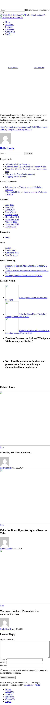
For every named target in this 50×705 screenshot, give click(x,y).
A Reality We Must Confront (17, 164)
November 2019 (12, 219)
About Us (9, 692)
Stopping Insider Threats (15, 176)
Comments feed (12, 253)
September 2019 (12, 224)
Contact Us (10, 699)
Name (3, 659)
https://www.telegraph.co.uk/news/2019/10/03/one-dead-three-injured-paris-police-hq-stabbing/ (24, 128)
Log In (8, 701)
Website (3, 665)
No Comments (39, 68)
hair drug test (10, 187)
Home (8, 689)
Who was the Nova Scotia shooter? (20, 174)
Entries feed (10, 250)
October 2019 (11, 222)
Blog (25, 45)
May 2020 (9, 207)
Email (3, 662)
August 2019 (10, 227)
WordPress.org (11, 255)
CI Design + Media (32, 685)
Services (8, 694)
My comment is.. (7, 639)
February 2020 (11, 214)
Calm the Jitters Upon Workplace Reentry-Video (25, 167)
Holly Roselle (13, 68)
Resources (9, 697)
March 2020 (10, 212)
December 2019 (12, 217)
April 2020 (10, 210)
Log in (8, 248)
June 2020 (9, 205)
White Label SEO (12, 192)
